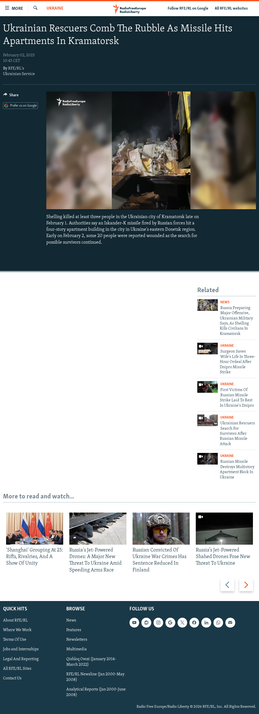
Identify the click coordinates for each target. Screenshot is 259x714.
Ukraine (55, 8)
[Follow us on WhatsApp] (218, 622)
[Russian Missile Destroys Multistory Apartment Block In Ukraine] (207, 459)
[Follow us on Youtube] (134, 622)
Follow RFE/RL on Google (188, 9)
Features (73, 630)
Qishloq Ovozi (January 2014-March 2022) (91, 661)
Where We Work (17, 630)
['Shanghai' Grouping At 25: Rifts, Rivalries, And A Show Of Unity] (34, 529)
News (224, 302)
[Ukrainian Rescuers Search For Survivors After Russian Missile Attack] (207, 420)
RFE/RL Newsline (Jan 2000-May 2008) (95, 677)
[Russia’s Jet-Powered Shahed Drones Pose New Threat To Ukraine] (224, 529)
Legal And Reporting (21, 659)
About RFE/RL (15, 620)
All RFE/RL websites (231, 9)
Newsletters (76, 640)
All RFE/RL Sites (17, 668)
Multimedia (76, 649)
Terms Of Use (14, 640)
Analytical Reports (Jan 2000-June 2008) (96, 692)
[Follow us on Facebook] (194, 622)
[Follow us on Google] (170, 622)
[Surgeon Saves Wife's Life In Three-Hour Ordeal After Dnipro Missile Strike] (207, 348)
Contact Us (12, 678)
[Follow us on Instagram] (158, 622)
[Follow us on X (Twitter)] (182, 622)
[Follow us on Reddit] (146, 622)
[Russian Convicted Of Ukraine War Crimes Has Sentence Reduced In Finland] (161, 529)
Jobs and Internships (21, 649)
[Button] (10, 96)
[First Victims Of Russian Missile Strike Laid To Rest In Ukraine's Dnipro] (207, 387)
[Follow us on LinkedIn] (206, 622)
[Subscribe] (230, 622)
